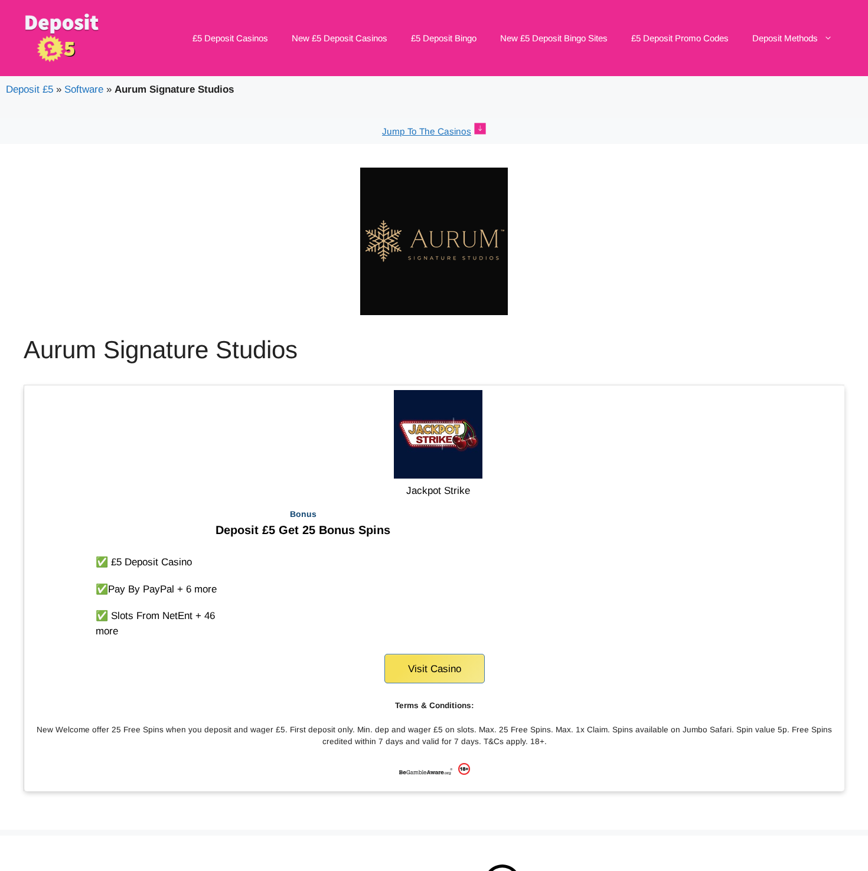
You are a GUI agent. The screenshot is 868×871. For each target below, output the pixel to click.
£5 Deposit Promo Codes (680, 38)
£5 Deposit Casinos (230, 38)
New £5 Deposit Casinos (339, 38)
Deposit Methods (785, 38)
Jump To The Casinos (426, 131)
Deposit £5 (29, 89)
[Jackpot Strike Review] (438, 475)
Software (83, 89)
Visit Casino (434, 668)
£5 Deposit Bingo (444, 38)
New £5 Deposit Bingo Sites (554, 38)
